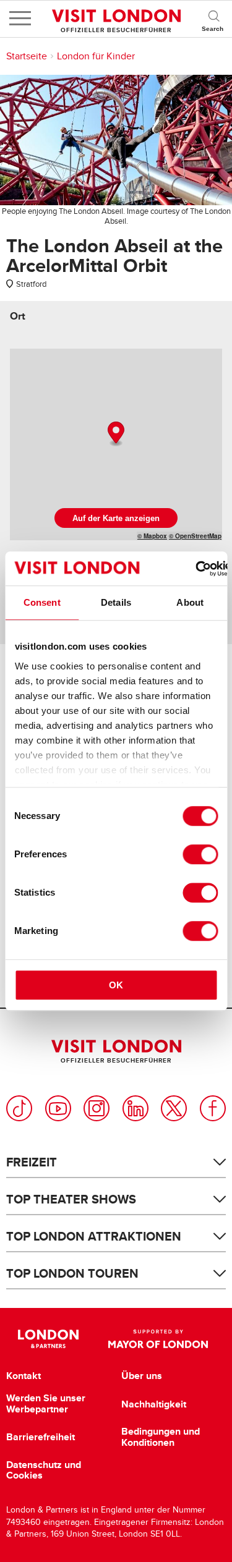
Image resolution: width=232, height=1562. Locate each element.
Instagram (97, 1108)
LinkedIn (135, 1108)
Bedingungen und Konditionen (160, 1437)
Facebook (213, 1108)
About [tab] (190, 602)
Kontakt (23, 1376)
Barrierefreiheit (40, 1437)
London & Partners (48, 1339)
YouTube (58, 1108)
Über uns (141, 1376)
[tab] (17, 316)
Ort (17, 316)
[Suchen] (213, 18)
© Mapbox (152, 536)
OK (116, 985)
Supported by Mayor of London (158, 1339)
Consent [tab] (42, 602)
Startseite (26, 56)
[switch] (200, 854)
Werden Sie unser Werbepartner (45, 1403)
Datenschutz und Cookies (43, 1470)
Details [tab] (116, 602)
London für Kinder (96, 56)
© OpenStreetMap (195, 536)
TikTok (19, 1108)
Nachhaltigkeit (153, 1404)
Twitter (174, 1108)
